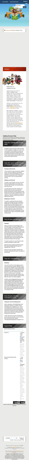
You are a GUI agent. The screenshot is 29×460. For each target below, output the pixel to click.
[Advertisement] (14, 49)
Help (26, 3)
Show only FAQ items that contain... (10, 358)
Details (14, 452)
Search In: (6, 332)
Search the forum (14, 1)
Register (25, 1)
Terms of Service (17, 440)
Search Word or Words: (9, 328)
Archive (12, 440)
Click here (12, 106)
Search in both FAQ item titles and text (22, 339)
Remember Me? (17, 6)
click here (12, 108)
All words (21, 361)
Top (23, 440)
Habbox (22, 438)
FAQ (12, 30)
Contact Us (21, 437)
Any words (21, 358)
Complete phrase (22, 365)
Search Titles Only (22, 334)
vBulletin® (14, 447)
